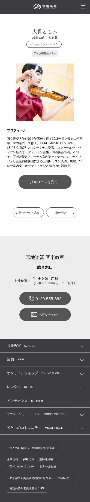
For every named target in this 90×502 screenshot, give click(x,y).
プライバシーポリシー (21, 466)
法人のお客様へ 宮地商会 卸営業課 (31, 448)
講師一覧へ (61, 212)
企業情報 (12, 459)
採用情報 (28, 459)
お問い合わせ (48, 314)
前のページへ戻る (29, 212)
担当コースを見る (44, 182)
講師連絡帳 (46, 459)
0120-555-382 (48, 298)
